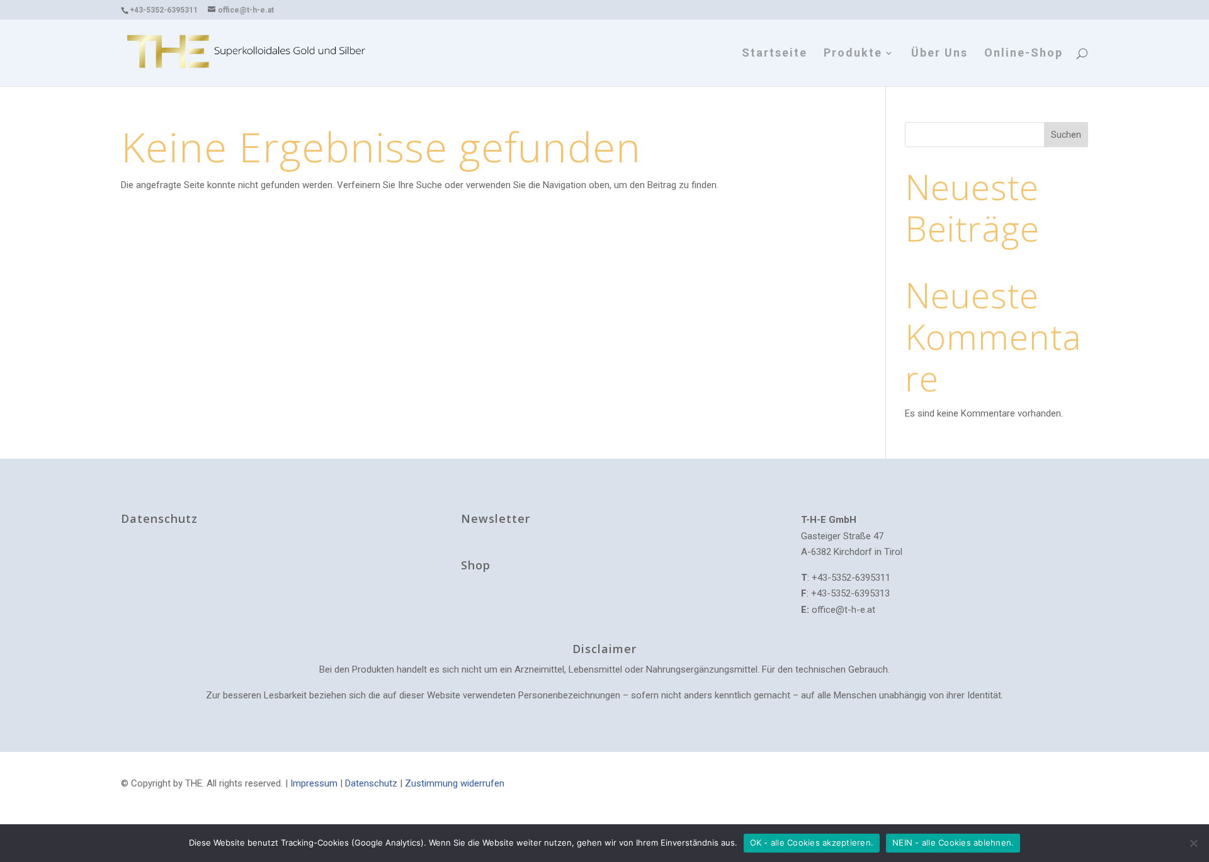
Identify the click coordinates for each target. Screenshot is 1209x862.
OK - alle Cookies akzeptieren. (812, 842)
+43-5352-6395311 (164, 10)
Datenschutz (371, 783)
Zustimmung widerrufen (454, 783)
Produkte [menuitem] (853, 53)
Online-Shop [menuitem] (1023, 53)
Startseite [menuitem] (774, 53)
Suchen (1066, 135)
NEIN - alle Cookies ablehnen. (953, 842)
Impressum (314, 783)
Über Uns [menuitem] (939, 53)
